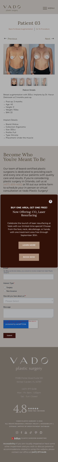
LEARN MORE (29, 245)
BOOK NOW (29, 257)
